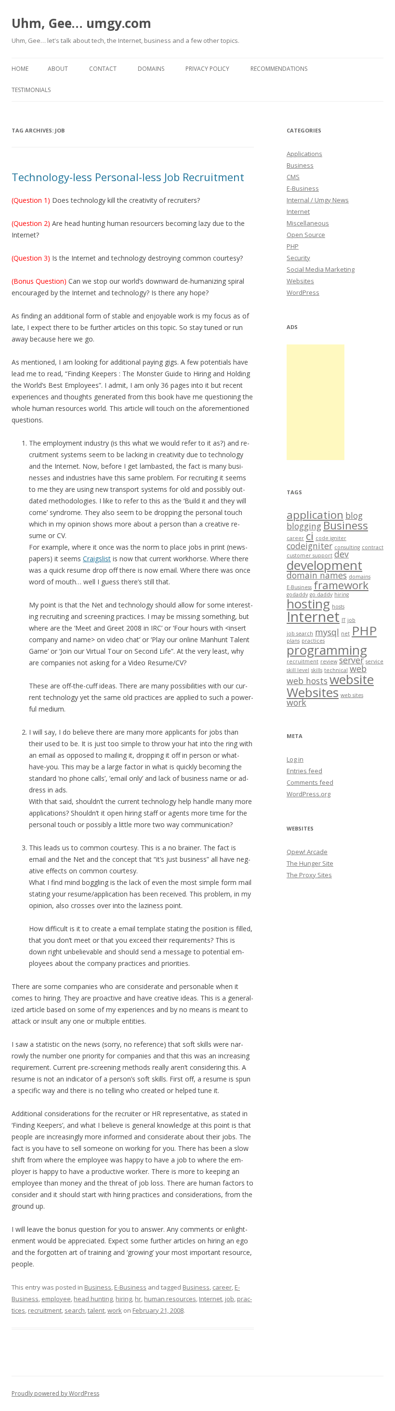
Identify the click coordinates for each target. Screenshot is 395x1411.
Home (20, 69)
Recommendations (278, 69)
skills (316, 670)
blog (354, 515)
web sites (352, 695)
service (374, 661)
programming (327, 650)
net (345, 633)
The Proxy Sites (309, 874)
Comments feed (310, 782)
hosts (338, 606)
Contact (103, 69)
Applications (304, 153)
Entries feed (304, 770)
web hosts (307, 680)
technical (336, 670)
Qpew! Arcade (307, 851)
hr (138, 1298)
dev (341, 554)
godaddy (297, 594)
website (351, 679)
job (229, 1298)
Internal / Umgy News (318, 200)
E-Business (130, 1287)
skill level (298, 670)
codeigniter (309, 546)
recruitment (45, 1310)
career (222, 1287)
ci (310, 535)
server (351, 660)
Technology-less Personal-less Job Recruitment (128, 177)
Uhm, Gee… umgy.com (81, 23)
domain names (317, 575)
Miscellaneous (308, 223)
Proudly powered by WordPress (55, 1393)
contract (372, 547)
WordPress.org (308, 794)
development (324, 565)
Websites (300, 281)
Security (298, 257)
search (75, 1310)
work (114, 1310)
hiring (124, 1298)
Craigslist (97, 558)
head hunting (93, 1298)
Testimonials (31, 90)
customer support (309, 555)
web (358, 668)
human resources (170, 1298)
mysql (327, 632)
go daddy (321, 594)
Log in (295, 759)
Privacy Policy (207, 69)
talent (96, 1310)
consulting (347, 547)
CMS (293, 176)
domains (359, 576)
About (58, 69)
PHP (293, 246)
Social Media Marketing (321, 269)
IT (343, 620)
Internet (210, 1298)
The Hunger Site (310, 863)
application (315, 514)
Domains (151, 69)
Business (97, 1287)
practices (313, 640)
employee (56, 1298)
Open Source (306, 234)
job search (300, 633)
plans (293, 640)
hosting (308, 603)
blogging (304, 526)
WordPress (303, 292)
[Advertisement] (315, 402)
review (328, 661)
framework (341, 585)
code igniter (331, 538)
